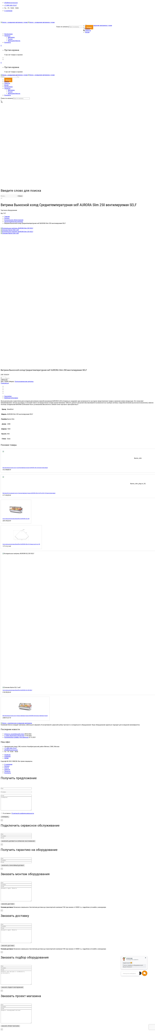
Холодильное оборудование (13, 220)
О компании (8, 11)
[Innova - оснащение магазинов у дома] (28, 22)
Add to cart (4, 379)
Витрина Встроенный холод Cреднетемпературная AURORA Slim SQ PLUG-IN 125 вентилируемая (29, 493)
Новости (7, 769)
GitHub (6, 758)
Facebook (7, 755)
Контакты (7, 773)
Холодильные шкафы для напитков (16, 737)
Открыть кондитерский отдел (14, 734)
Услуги (6, 768)
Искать (20, 196)
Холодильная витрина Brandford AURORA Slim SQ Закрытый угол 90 (21, 544)
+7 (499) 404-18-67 (10, 5)
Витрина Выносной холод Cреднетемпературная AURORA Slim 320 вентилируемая (25, 467)
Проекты (7, 771)
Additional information (11, 398)
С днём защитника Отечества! (14, 735)
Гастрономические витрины (13, 221)
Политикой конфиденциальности (23, 813)
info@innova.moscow (11, 3)
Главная (7, 216)
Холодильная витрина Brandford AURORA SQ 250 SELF (17, 690)
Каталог (7, 218)
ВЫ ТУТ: (3, 213)
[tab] (79, 396)
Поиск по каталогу (62, 27)
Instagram (7, 756)
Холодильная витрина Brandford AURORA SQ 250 (16, 518)
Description (8, 396)
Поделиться (5, 383)
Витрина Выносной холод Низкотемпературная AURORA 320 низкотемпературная (25, 715)
